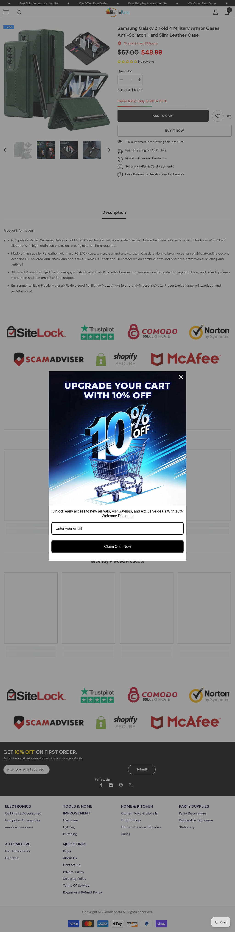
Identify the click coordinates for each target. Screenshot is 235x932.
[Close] (180, 376)
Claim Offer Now (117, 546)
